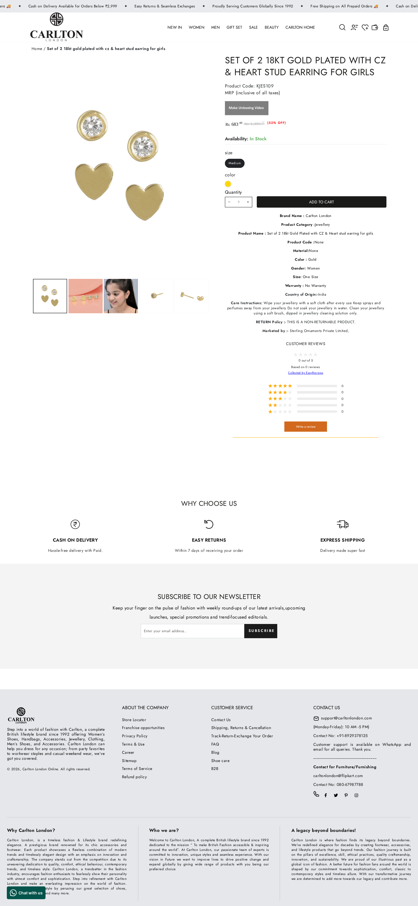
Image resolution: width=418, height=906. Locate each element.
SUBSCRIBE (262, 630)
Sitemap (129, 760)
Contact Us (221, 720)
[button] (343, 27)
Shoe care (220, 760)
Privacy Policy (135, 736)
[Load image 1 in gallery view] (50, 296)
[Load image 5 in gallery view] (192, 296)
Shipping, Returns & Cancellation (241, 727)
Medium (235, 163)
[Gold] (228, 184)
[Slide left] (85, 296)
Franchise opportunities (143, 727)
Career (128, 752)
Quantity (233, 192)
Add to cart (321, 202)
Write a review (306, 426)
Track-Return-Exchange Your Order (242, 736)
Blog (215, 752)
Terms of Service (137, 768)
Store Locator (134, 720)
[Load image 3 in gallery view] (121, 296)
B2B (214, 768)
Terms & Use (133, 744)
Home (37, 48)
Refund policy (134, 777)
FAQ (215, 744)
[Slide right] (156, 296)
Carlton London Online (40, 769)
